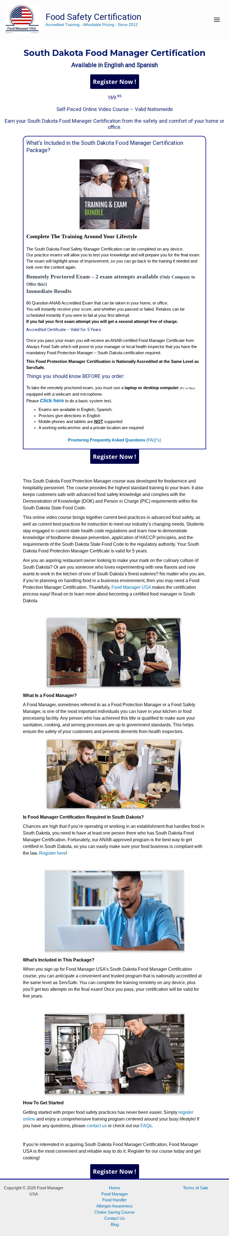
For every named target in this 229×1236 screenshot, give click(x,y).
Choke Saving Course (114, 1212)
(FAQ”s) (114, 440)
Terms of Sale (195, 1188)
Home (114, 1188)
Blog (115, 1224)
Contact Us (114, 1218)
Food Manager (114, 1194)
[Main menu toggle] (216, 19)
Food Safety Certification (93, 16)
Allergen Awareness (114, 1206)
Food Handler (114, 1200)
